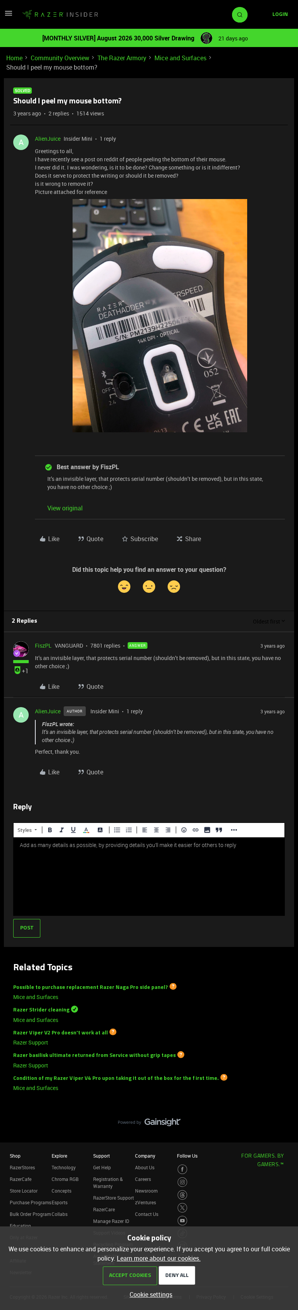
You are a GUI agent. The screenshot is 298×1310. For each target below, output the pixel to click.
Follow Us (187, 1156)
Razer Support (30, 1042)
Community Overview (60, 58)
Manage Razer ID (111, 1221)
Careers (143, 1179)
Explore (59, 1156)
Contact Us (146, 1214)
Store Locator (24, 1191)
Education (20, 1226)
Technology (64, 1167)
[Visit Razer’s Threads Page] (182, 1194)
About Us (144, 1167)
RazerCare (104, 1209)
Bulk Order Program (30, 1214)
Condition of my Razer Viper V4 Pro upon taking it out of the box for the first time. (116, 1078)
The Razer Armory (121, 58)
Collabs (60, 1214)
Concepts (61, 1191)
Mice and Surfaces (180, 58)
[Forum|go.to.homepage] (60, 15)
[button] (8, 15)
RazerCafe (20, 1179)
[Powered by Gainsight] (149, 1124)
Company (145, 1156)
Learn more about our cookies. (159, 1258)
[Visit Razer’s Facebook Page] (182, 1169)
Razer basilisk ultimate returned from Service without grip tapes (94, 1055)
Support (101, 1156)
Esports (60, 1202)
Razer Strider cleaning (41, 1010)
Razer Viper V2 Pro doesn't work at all (60, 1032)
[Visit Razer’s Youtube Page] (182, 1220)
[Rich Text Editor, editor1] (149, 876)
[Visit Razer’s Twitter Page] (182, 1207)
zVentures (145, 1202)
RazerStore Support (113, 1198)
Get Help (102, 1167)
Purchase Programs (30, 1202)
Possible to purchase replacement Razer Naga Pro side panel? (90, 987)
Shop (15, 1156)
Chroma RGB (65, 1179)
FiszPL (43, 645)
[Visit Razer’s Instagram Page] (182, 1182)
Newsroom (146, 1191)
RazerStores (22, 1167)
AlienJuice (48, 138)
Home (14, 58)
